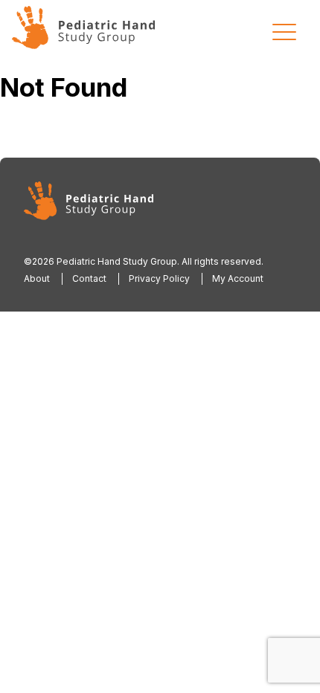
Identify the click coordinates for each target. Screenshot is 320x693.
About (37, 278)
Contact (89, 278)
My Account (237, 278)
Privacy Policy (159, 278)
